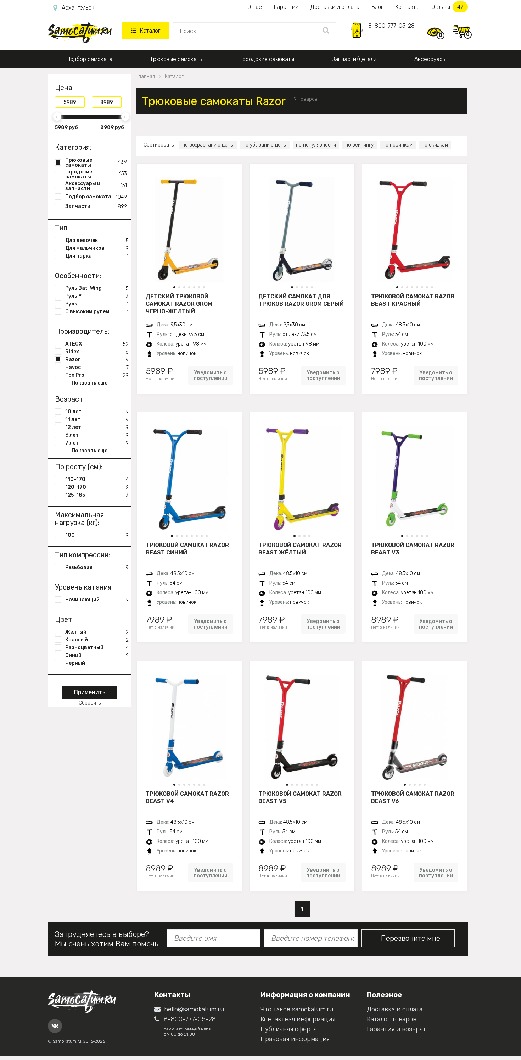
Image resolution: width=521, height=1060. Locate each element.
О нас (254, 7)
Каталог (150, 30)
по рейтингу (359, 145)
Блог (377, 7)
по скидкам (435, 145)
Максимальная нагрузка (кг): (79, 518)
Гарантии (286, 7)
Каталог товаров (391, 1019)
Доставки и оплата (334, 7)
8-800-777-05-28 (391, 25)
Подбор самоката (89, 59)
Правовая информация (295, 1039)
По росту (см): (78, 467)
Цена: (64, 88)
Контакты (407, 7)
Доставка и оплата (394, 1009)
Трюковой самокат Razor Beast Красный (412, 300)
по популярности (316, 145)
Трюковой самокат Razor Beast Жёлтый (300, 549)
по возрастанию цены (208, 145)
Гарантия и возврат (396, 1029)
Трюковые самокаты (176, 59)
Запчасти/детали (354, 59)
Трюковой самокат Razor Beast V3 (412, 549)
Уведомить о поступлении (211, 375)
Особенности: (78, 276)
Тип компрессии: (82, 555)
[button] (174, 287)
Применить (89, 692)
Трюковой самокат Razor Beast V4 (187, 797)
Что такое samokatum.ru (296, 1009)
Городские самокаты (267, 59)
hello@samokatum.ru (194, 1009)
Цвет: (64, 619)
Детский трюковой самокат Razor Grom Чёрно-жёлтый (179, 303)
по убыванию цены (265, 145)
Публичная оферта (288, 1029)
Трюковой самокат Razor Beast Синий (187, 549)
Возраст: (70, 399)
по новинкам (398, 145)
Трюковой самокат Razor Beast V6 (412, 797)
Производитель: (82, 331)
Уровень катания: (84, 587)
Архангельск (78, 7)
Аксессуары (430, 59)
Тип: (62, 228)
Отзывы (447, 7)
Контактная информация (297, 1019)
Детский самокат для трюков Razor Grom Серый (301, 300)
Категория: (73, 147)
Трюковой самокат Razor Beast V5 (300, 797)
